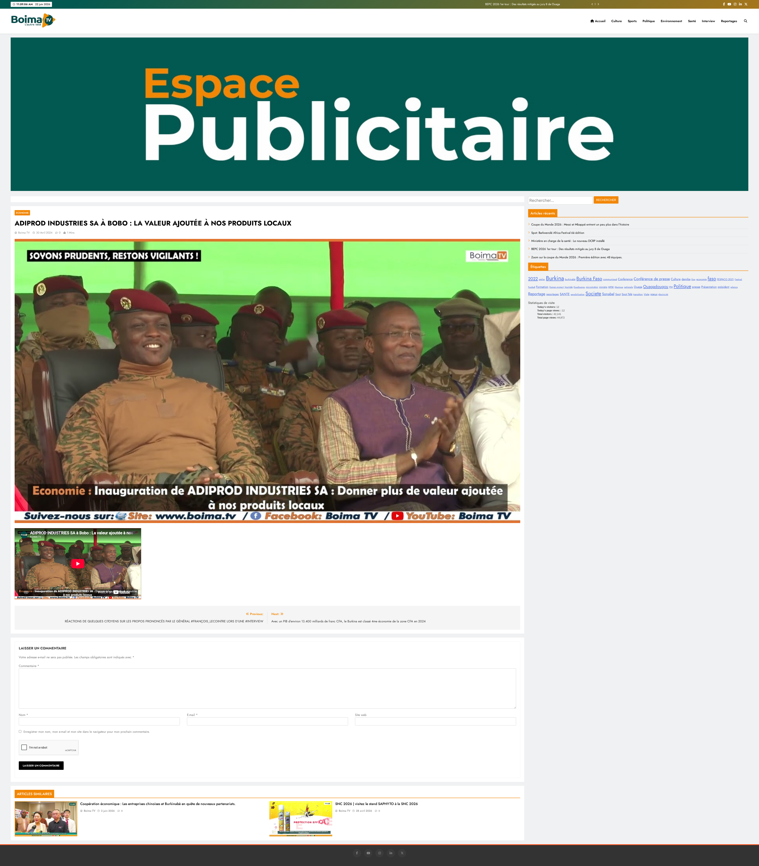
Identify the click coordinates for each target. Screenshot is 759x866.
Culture (616, 21)
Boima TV (24, 233)
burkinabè (570, 279)
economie (701, 279)
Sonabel (608, 294)
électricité (663, 294)
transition (638, 294)
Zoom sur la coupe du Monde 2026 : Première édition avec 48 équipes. (576, 257)
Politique (649, 21)
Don (693, 279)
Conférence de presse (652, 279)
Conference (625, 279)
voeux (653, 294)
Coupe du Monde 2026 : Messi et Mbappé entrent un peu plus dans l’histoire (513, 4)
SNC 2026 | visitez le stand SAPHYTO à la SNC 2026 (376, 803)
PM (671, 287)
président (723, 287)
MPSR (611, 287)
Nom (23, 715)
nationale (628, 287)
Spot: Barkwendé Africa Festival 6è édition (557, 233)
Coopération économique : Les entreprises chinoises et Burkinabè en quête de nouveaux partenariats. (157, 803)
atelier (542, 279)
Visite (646, 294)
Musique (619, 287)
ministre (603, 287)
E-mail (192, 715)
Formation (542, 287)
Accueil (599, 21)
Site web (360, 715)
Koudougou (579, 287)
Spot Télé (627, 294)
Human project (556, 287)
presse (696, 287)
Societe (593, 293)
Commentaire (29, 666)
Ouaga (638, 287)
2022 (533, 279)
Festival (738, 279)
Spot (618, 294)
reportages (552, 294)
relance (734, 287)
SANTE (565, 294)
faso (712, 278)
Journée (569, 287)
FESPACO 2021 (725, 279)
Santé (692, 21)
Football (531, 287)
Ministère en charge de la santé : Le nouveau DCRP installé (568, 241)
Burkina (555, 278)
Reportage (536, 294)
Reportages (729, 21)
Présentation (709, 287)
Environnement (671, 21)
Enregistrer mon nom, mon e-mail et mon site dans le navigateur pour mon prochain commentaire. (87, 732)
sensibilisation (577, 294)
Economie (22, 212)
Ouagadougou (655, 286)
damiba (686, 279)
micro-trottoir (592, 287)
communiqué (610, 279)
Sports (632, 21)
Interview (708, 21)
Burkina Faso (589, 278)
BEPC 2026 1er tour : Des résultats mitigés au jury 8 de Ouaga (570, 249)
